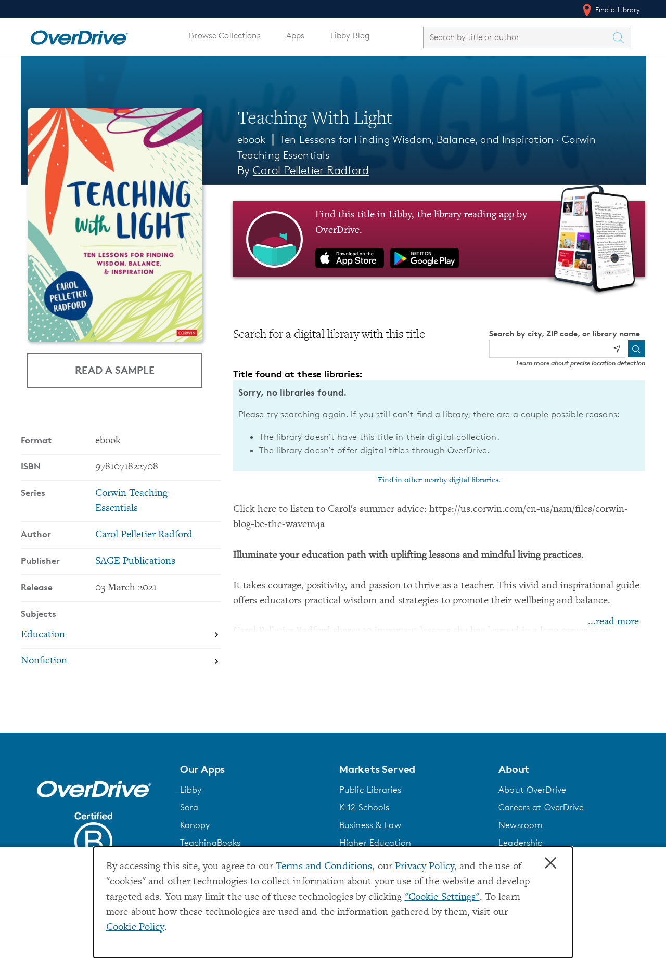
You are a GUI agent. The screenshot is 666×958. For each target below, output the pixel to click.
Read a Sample (115, 369)
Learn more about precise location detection (580, 363)
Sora (189, 807)
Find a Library (617, 9)
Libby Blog (349, 36)
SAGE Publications (135, 562)
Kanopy (195, 825)
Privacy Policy (424, 867)
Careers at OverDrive (540, 807)
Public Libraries (370, 789)
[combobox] (518, 37)
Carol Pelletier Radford (311, 170)
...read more (613, 622)
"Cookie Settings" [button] (442, 897)
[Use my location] (616, 348)
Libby (191, 789)
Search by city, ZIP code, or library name (564, 333)
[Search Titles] (621, 37)
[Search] (636, 348)
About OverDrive (532, 789)
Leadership (520, 842)
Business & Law (370, 825)
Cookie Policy (135, 928)
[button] (253, 769)
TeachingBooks (210, 842)
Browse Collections (224, 36)
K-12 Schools (364, 807)
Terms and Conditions (324, 867)
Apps (295, 36)
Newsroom (520, 825)
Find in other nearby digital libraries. (439, 480)
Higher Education (375, 842)
